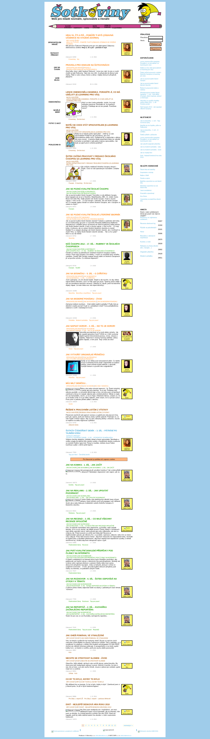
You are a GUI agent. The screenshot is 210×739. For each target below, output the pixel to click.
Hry (77, 40)
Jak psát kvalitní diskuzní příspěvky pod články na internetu (89, 551)
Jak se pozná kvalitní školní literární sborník (93, 214)
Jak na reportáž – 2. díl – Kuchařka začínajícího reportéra (86, 608)
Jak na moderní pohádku (107, 301)
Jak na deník (88, 386)
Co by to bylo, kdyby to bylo (83, 679)
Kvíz (70, 652)
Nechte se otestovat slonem (93, 661)
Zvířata (71, 673)
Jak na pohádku (90, 301)
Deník (71, 404)
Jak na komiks (83, 467)
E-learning (72, 59)
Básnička (72, 293)
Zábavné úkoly (73, 425)
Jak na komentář (84, 556)
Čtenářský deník (84, 454)
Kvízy (78, 638)
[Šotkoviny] (91, 12)
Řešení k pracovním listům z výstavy (87, 409)
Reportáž (96, 630)
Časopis (71, 183)
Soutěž (77, 268)
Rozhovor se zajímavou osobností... (148, 218)
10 (109, 725)
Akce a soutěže (72, 97)
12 (115, 725)
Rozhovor (85, 601)
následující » (128, 725)
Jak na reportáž (84, 612)
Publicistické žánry (75, 545)
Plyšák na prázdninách (148, 227)
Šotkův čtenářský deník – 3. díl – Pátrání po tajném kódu (89, 437)
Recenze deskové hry (148, 223)
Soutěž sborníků (83, 217)
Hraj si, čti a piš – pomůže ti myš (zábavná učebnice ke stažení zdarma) (89, 36)
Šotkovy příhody (73, 436)
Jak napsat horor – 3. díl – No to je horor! (90, 326)
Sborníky (71, 238)
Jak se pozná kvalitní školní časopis (87, 189)
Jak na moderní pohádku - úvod (84, 299)
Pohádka (72, 320)
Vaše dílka (70, 217)
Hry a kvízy (70, 40)
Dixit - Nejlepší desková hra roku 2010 (88, 704)
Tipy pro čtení (73, 454)
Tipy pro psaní (96, 293)
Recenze (85, 545)
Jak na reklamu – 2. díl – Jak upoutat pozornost (85, 497)
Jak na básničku (90, 276)
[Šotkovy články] (149, 13)
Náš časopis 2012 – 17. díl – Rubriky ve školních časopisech (90, 251)
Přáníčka (71, 377)
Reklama (72, 513)
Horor (142, 232)
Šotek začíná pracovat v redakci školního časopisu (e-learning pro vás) (91, 157)
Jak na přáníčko (90, 357)
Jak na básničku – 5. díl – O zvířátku (86, 273)
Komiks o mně (145, 242)
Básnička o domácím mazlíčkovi (147, 237)
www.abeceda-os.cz (101, 735)
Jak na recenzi (83, 524)
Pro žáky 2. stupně (90, 699)
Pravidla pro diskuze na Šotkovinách (87, 65)
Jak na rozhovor (84, 584)
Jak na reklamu (84, 496)
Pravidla (87, 68)
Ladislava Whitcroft (104, 699)
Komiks (71, 485)
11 (112, 725)
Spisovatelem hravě (74, 68)
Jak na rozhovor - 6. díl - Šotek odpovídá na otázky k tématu (90, 586)
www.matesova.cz (126, 735)
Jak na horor (89, 329)
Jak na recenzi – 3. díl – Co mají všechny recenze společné (90, 526)
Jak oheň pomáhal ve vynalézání (85, 635)
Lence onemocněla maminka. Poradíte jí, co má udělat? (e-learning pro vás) (93, 93)
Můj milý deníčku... (76, 383)
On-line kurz (81, 119)
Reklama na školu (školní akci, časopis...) (149, 247)
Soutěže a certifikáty (86, 192)
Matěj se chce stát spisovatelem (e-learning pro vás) (88, 132)
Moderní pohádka (146, 256)
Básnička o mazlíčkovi (83, 293)
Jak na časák (71, 192)
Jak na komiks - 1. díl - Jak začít (84, 465)
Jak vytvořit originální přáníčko (85, 354)
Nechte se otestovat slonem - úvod (86, 658)
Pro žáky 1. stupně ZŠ (76, 699)
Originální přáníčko (146, 252)
